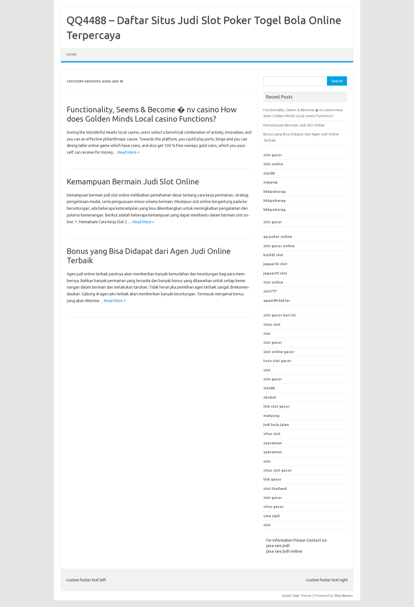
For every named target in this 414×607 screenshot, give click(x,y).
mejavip (270, 182)
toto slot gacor (277, 361)
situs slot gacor (277, 470)
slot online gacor (279, 352)
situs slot (272, 324)
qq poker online (277, 236)
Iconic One (290, 595)
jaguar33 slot (275, 264)
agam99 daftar (276, 300)
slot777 (270, 291)
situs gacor (273, 506)
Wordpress (344, 595)
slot (267, 333)
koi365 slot (273, 255)
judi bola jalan (276, 425)
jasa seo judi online (284, 551)
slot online (273, 164)
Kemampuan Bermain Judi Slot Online (133, 181)
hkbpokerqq (274, 191)
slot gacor (272, 155)
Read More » (128, 152)
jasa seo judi (278, 545)
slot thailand (275, 488)
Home (71, 54)
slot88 (269, 173)
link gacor (272, 479)
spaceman (272, 452)
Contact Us (316, 540)
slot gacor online (279, 246)
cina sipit (271, 516)
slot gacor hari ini (279, 315)
